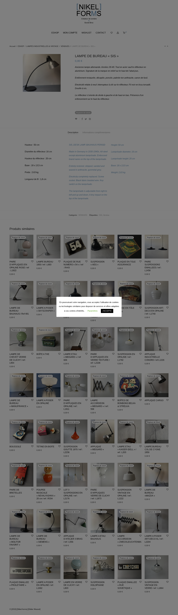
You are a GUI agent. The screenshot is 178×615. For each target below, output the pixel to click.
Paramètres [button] (93, 311)
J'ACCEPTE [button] (107, 311)
